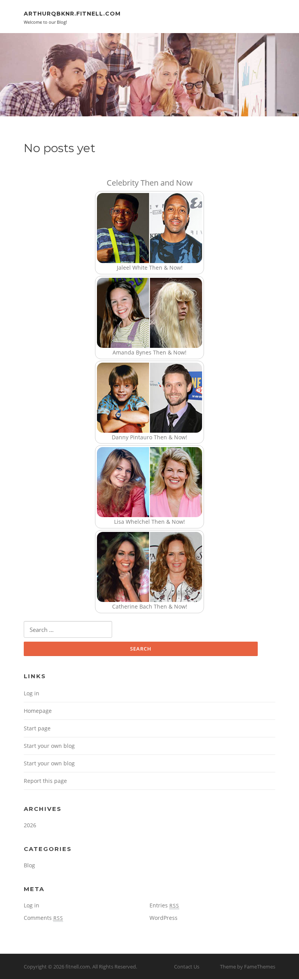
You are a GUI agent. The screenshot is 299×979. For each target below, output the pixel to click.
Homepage (38, 710)
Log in (31, 693)
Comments (43, 917)
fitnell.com (77, 966)
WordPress (164, 917)
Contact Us (186, 966)
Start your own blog (49, 745)
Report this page (45, 780)
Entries (164, 905)
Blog (29, 865)
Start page (37, 728)
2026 (30, 825)
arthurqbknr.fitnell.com (72, 13)
